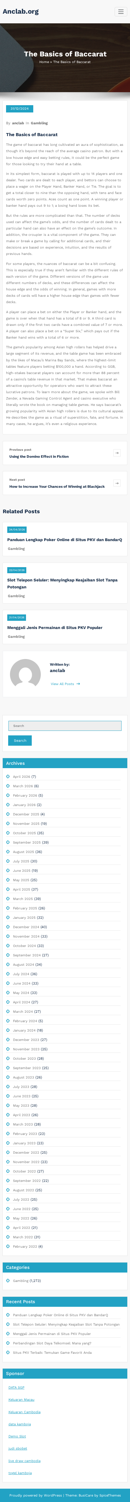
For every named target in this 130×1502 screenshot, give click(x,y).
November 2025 (26, 824)
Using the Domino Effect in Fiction (39, 456)
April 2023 (21, 1115)
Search (20, 740)
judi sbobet (17, 1448)
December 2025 (26, 814)
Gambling (39, 123)
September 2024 (27, 955)
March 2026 (23, 786)
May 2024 (21, 993)
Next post (17, 480)
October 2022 (24, 1171)
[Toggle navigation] (121, 11)
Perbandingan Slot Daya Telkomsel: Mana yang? (52, 1343)
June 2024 (22, 983)
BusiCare (86, 1495)
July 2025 (21, 861)
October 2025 (24, 833)
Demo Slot (17, 1436)
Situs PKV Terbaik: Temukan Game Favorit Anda (52, 1353)
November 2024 (26, 936)
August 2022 (23, 1190)
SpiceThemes (109, 1495)
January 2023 (24, 1143)
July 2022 (21, 1200)
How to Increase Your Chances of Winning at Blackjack (57, 486)
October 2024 (24, 946)
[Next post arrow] (117, 483)
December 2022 (26, 1153)
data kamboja (19, 1424)
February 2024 (25, 1021)
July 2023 (21, 1087)
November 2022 (26, 1162)
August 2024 (23, 965)
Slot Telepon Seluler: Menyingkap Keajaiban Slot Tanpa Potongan (66, 1324)
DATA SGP (16, 1388)
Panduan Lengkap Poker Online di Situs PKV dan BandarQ (64, 539)
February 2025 (25, 908)
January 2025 (24, 918)
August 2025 (23, 852)
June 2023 (22, 1096)
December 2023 (26, 1040)
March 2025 (23, 899)
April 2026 (21, 777)
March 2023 (23, 1124)
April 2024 (21, 1002)
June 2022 (22, 1209)
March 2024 (23, 1012)
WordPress (53, 1495)
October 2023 (24, 1059)
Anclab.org (21, 11)
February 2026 (25, 796)
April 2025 (21, 889)
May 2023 (21, 1106)
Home (44, 62)
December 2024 (26, 927)
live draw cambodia (24, 1461)
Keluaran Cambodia (24, 1412)
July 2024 (21, 974)
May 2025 (21, 880)
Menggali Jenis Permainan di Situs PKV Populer (54, 627)
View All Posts (63, 684)
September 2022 (27, 1181)
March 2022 (23, 1237)
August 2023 (23, 1077)
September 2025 (27, 843)
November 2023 (26, 1049)
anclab (18, 123)
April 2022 (21, 1228)
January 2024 (24, 1030)
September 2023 (27, 1068)
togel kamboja (20, 1473)
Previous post (20, 450)
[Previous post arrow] (117, 453)
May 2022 (21, 1218)
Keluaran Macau (21, 1400)
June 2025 (22, 871)
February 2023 (25, 1134)
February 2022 (25, 1247)
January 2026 (24, 805)
